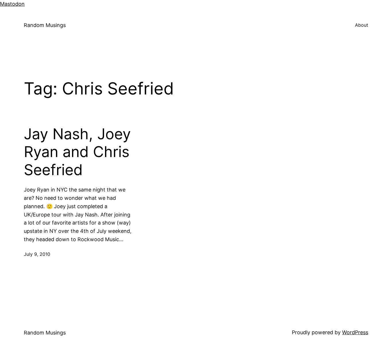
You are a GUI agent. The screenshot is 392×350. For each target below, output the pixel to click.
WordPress (355, 332)
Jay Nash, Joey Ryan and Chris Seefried (77, 152)
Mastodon (12, 4)
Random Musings (45, 25)
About (361, 25)
